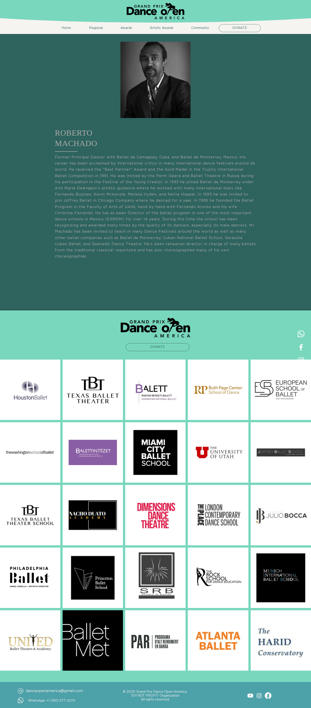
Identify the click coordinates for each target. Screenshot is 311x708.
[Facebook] (268, 695)
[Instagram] (259, 695)
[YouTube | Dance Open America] (301, 374)
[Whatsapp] (301, 334)
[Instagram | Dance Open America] (301, 360)
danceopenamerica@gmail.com (54, 691)
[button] (90, 28)
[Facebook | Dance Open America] (301, 347)
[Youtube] (250, 695)
